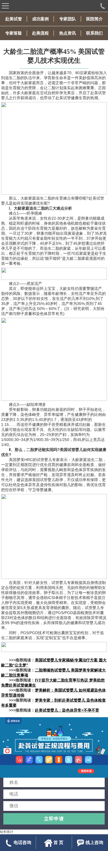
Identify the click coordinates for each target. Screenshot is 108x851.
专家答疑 (13, 33)
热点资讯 (67, 33)
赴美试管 (13, 19)
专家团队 (67, 19)
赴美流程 (40, 33)
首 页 (58, 842)
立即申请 (54, 818)
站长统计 (6, 832)
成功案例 (40, 19)
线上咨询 (94, 842)
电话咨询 (22, 842)
